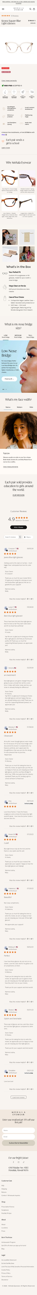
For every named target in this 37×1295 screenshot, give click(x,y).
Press (3, 1231)
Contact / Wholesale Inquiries (10, 1195)
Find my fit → (9, 379)
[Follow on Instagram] (19, 1162)
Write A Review (18, 527)
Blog (2, 1249)
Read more (8, 755)
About (3, 1224)
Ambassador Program (8, 1242)
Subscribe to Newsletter (18, 1143)
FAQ (2, 1185)
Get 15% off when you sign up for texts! (13, 1245)
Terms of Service (6, 1276)
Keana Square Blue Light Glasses (11, 22)
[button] (3, 389)
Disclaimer (4, 1280)
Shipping (4, 1189)
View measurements (10, 467)
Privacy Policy (5, 1273)
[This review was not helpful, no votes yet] (31, 599)
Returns (3, 1192)
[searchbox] (11, 537)
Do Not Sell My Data (7, 1263)
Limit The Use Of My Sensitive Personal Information (17, 1266)
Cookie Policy (5, 1270)
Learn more (6, 148)
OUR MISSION (18, 495)
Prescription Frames (7, 1207)
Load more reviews (18, 1097)
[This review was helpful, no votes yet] (27, 599)
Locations (4, 1228)
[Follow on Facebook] (13, 1162)
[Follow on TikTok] (24, 1162)
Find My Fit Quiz (6, 1213)
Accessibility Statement (8, 1260)
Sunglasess (5, 1210)
